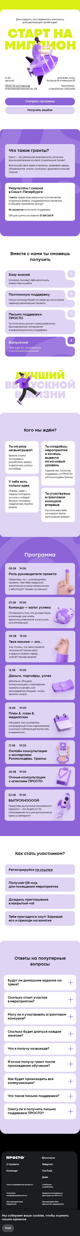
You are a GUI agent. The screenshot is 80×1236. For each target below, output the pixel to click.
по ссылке (44, 870)
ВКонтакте (48, 1158)
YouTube (47, 1171)
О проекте (12, 1164)
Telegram (47, 1164)
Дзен (45, 1177)
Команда (11, 1171)
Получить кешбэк (40, 110)
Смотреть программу (40, 101)
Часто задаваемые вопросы (19, 1185)
